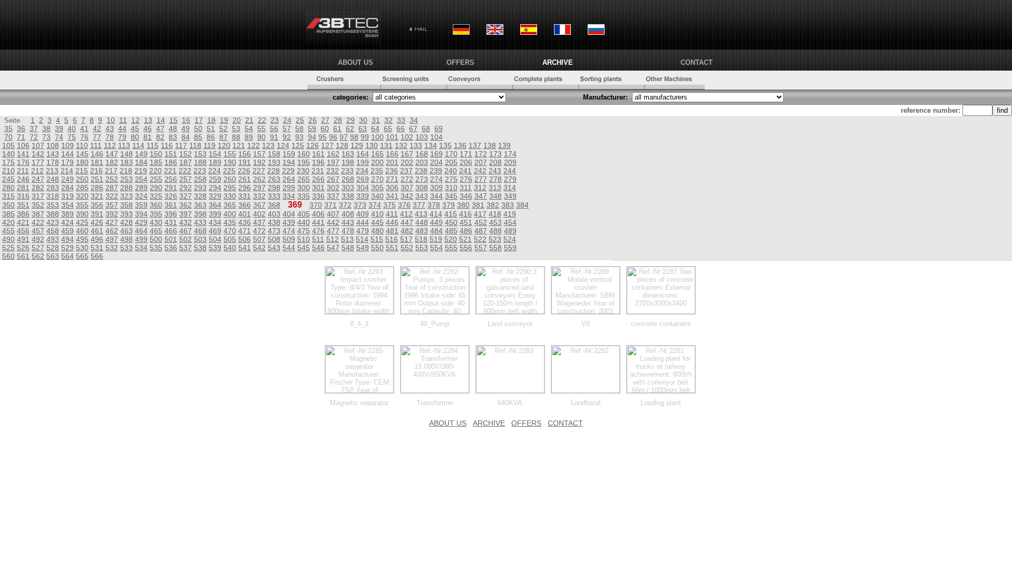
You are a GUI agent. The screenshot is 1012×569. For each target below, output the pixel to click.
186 (170, 162)
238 (421, 170)
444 (362, 222)
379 (448, 205)
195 (303, 162)
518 (421, 239)
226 (244, 170)
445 (377, 222)
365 (229, 205)
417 (480, 214)
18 (211, 120)
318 (52, 196)
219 (140, 170)
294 (215, 187)
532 (111, 247)
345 (451, 196)
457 (38, 231)
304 (362, 187)
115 (153, 145)
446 (392, 222)
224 (214, 170)
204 (436, 162)
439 (289, 222)
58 (299, 128)
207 (480, 162)
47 (160, 128)
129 (357, 145)
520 (450, 239)
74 (59, 137)
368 (274, 205)
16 (186, 120)
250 (82, 179)
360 (156, 205)
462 (111, 231)
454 (510, 222)
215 (81, 170)
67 (413, 128)
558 (495, 247)
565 (82, 256)
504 (215, 239)
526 (23, 247)
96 (333, 137)
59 (312, 128)
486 (466, 231)
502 (185, 239)
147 (111, 154)
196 (318, 162)
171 (466, 154)
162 (333, 154)
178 (52, 162)
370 (315, 205)
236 (391, 170)
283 (52, 187)
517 (406, 239)
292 (185, 187)
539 (215, 247)
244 (509, 170)
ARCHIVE (557, 62)
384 (522, 205)
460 (82, 231)
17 (198, 120)
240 (450, 170)
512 (332, 239)
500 (156, 239)
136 (460, 145)
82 (160, 137)
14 (161, 120)
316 (23, 196)
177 (38, 162)
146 (97, 154)
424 (67, 222)
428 (126, 222)
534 (141, 247)
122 (253, 145)
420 (8, 222)
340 (377, 196)
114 (138, 145)
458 (52, 231)
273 (421, 179)
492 (38, 239)
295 (229, 187)
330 (229, 196)
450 (451, 222)
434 (215, 222)
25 (300, 120)
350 (8, 205)
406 (318, 214)
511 (318, 239)
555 (451, 247)
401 (244, 214)
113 (124, 145)
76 (84, 137)
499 (141, 239)
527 (38, 247)
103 (421, 137)
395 (156, 214)
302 (333, 187)
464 (141, 231)
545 (303, 247)
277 (480, 179)
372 (345, 205)
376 (404, 205)
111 (96, 145)
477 (333, 231)
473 (274, 231)
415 (450, 214)
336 (318, 196)
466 (170, 231)
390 (82, 214)
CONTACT (696, 62)
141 (23, 154)
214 (67, 170)
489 (510, 231)
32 (388, 120)
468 (200, 231)
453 (495, 222)
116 (167, 145)
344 (436, 196)
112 (110, 145)
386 (23, 214)
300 (303, 187)
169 (436, 154)
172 (480, 154)
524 (509, 239)
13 (148, 120)
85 (198, 137)
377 (419, 205)
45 (135, 128)
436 (244, 222)
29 (350, 120)
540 (229, 247)
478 (348, 231)
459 (67, 231)
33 (401, 120)
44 (122, 128)
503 (200, 239)
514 (362, 239)
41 (84, 128)
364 (215, 205)
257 (185, 179)
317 (38, 196)
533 (126, 247)
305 (377, 187)
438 (274, 222)
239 (436, 170)
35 (8, 128)
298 (274, 187)
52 (223, 128)
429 (141, 222)
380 (463, 205)
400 (229, 214)
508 (274, 239)
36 (21, 128)
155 (229, 154)
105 (8, 145)
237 (406, 170)
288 (126, 187)
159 (289, 154)
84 (185, 137)
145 (82, 154)
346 (466, 196)
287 (111, 187)
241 (465, 170)
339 (362, 196)
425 (82, 222)
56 (274, 128)
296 (244, 187)
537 (185, 247)
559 (510, 247)
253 (126, 179)
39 (59, 128)
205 (451, 162)
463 (126, 231)
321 (97, 196)
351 (23, 205)
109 (67, 145)
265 (303, 179)
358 (126, 205)
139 (504, 145)
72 (34, 137)
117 (181, 145)
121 (238, 145)
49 (185, 128)
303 (348, 187)
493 (52, 239)
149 (141, 154)
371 (330, 205)
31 (376, 120)
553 (421, 247)
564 (67, 256)
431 (170, 222)
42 (97, 128)
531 (97, 247)
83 (173, 137)
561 (23, 256)
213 (52, 170)
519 (436, 239)
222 (185, 170)
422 (38, 222)
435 (229, 222)
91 (274, 137)
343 (421, 196)
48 (173, 128)
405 (303, 214)
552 (407, 247)
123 (268, 145)
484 (436, 231)
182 (111, 162)
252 (111, 179)
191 (244, 162)
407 (333, 214)
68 (426, 128)
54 (249, 128)
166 (392, 154)
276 (466, 179)
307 (407, 187)
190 (229, 162)
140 (8, 154)
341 (392, 196)
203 (421, 162)
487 (480, 231)
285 (82, 187)
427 (111, 222)
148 (126, 154)
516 (391, 239)
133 (416, 145)
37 (34, 128)
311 (466, 187)
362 (185, 205)
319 (67, 196)
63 (362, 128)
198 (348, 162)
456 (23, 231)
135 (445, 145)
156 (244, 154)
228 (273, 170)
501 (170, 239)
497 (111, 239)
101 (392, 137)
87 (223, 137)
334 (289, 196)
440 (303, 222)
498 (126, 239)
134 (430, 145)
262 (259, 179)
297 (259, 187)
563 (52, 256)
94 (312, 137)
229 (288, 170)
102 (407, 137)
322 (111, 196)
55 (261, 128)
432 (185, 222)
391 (97, 214)
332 (259, 196)
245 (8, 179)
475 (303, 231)
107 (38, 145)
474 (289, 231)
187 (185, 162)
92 (287, 137)
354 (67, 205)
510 (303, 239)
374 (374, 205)
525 (8, 247)
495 (82, 239)
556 (466, 247)
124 (283, 145)
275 (451, 179)
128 (342, 145)
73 (46, 137)
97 (343, 137)
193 (274, 162)
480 (377, 231)
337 (333, 196)
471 (244, 231)
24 (287, 120)
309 (436, 187)
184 (141, 162)
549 (362, 247)
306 (392, 187)
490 (8, 239)
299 (289, 187)
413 (421, 214)
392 (111, 214)
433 (200, 222)
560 (8, 256)
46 (147, 128)
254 (141, 179)
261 (244, 179)
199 (362, 162)
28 (338, 120)
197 (333, 162)
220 (155, 170)
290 (156, 187)
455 (8, 231)
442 (333, 222)
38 (46, 128)
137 (475, 145)
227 (258, 170)
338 (348, 196)
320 (82, 196)
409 (362, 214)
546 (318, 247)
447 (407, 222)
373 (360, 205)
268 (348, 179)
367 (259, 205)
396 (170, 214)
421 (23, 222)
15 (173, 120)
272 (407, 179)
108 (52, 145)
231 (318, 170)
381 (478, 205)
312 (480, 187)
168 (421, 154)
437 (259, 222)
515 (377, 239)
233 (347, 170)
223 (199, 170)
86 (211, 137)
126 (312, 145)
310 (451, 187)
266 (318, 179)
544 (289, 247)
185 (156, 162)
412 (406, 214)
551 (392, 247)
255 (156, 179)
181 (97, 162)
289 (141, 187)
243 (495, 170)
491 (23, 239)
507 (259, 239)
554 (436, 247)
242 (480, 170)
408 (348, 214)
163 (348, 154)
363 (200, 205)
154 (215, 154)
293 (200, 187)
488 (495, 231)
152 (185, 154)
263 (274, 179)
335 (303, 196)
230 (303, 170)
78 (109, 137)
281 (23, 187)
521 (465, 239)
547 (333, 247)
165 (377, 154)
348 (495, 196)
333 (274, 196)
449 (436, 222)
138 (489, 145)
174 (510, 154)
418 (495, 214)
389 (67, 214)
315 (8, 196)
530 (82, 247)
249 (67, 179)
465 (156, 231)
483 (421, 231)
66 (400, 128)
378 (433, 205)
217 (111, 170)
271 (392, 179)
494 (67, 239)
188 (200, 162)
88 (236, 137)
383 (507, 205)
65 (388, 128)
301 (318, 187)
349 (510, 196)
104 (436, 137)
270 (377, 179)
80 (135, 137)
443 (348, 222)
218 (126, 170)
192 (259, 162)
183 (126, 162)
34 (414, 120)
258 (200, 179)
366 (244, 205)
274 (436, 179)
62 (350, 128)
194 (289, 162)
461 (97, 231)
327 (185, 196)
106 (23, 145)
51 (211, 128)
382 (492, 205)
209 (510, 162)
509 (289, 239)
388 (52, 214)
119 (209, 145)
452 (480, 222)
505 (229, 239)
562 (38, 256)
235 (377, 170)
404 (289, 214)
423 (52, 222)
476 (318, 231)
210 (8, 170)
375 (389, 205)
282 (38, 187)
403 (274, 214)
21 (249, 120)
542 (259, 247)
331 (244, 196)
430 (156, 222)
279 (510, 179)
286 (97, 187)
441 (318, 222)
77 (97, 137)
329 (215, 196)
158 (274, 154)
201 (392, 162)
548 (348, 247)
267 (333, 179)
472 (259, 231)
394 (141, 214)
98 (354, 137)
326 (170, 196)
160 (303, 154)
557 (480, 247)
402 (259, 214)
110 (82, 145)
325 (156, 196)
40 (71, 128)
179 (67, 162)
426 (97, 222)
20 (236, 120)
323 (126, 196)
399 (215, 214)
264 (289, 179)
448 (421, 222)
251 (97, 179)
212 (37, 170)
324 (141, 196)
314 (509, 187)
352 (38, 205)
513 (347, 239)
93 (299, 137)
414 (436, 214)
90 (261, 137)
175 (8, 162)
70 (8, 137)
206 (466, 162)
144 (67, 154)
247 (38, 179)
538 (200, 247)
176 (23, 162)
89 (249, 137)
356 (97, 205)
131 (386, 145)
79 (122, 137)
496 (97, 239)
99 (365, 137)
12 (135, 120)
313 (495, 187)
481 (392, 231)
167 (407, 154)
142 (38, 154)
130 (371, 145)
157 (259, 154)
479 (362, 231)
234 (362, 170)
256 (170, 179)
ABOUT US (355, 62)
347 (480, 196)
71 (21, 137)
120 (224, 145)
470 (229, 231)
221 (170, 170)
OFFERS (460, 62)
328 (200, 196)
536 (170, 247)
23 (274, 120)
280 (8, 187)
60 (324, 128)
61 (337, 128)
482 (407, 231)
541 (244, 247)
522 (480, 239)
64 (375, 128)
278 (495, 179)
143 (52, 154)
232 (332, 170)
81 (147, 137)
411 (392, 214)
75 (71, 137)
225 (229, 170)
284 (67, 187)
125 (297, 145)
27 (325, 120)
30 (363, 120)
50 (198, 128)
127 (327, 145)
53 (236, 128)
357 (111, 205)
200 (377, 162)
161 (318, 154)
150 (156, 154)
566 (97, 256)
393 (126, 214)
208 (495, 162)
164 (362, 154)
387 (38, 214)
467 (185, 231)
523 (495, 239)
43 (109, 128)
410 (377, 214)
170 (451, 154)
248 (52, 179)
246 (23, 179)
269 (362, 179)
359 (141, 205)
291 (170, 187)
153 (200, 154)
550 (377, 247)
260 (229, 179)
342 (407, 196)
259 (215, 179)
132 (401, 145)
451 (466, 222)
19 (224, 120)
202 (407, 162)
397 (185, 214)
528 (52, 247)
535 (156, 247)
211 (23, 170)
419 (509, 214)
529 (67, 247)
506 (244, 239)
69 (438, 128)
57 (287, 128)
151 (170, 154)
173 (495, 154)
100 (377, 137)
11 (123, 120)
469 (215, 231)
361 (170, 205)
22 (262, 120)
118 (195, 145)
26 (312, 120)
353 (52, 205)
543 (274, 247)
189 (215, 162)
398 (200, 214)
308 (421, 187)
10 (110, 120)
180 (82, 162)
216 (96, 170)
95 (322, 137)
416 (465, 214)
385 (8, 214)
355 (82, 205)
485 (451, 231)
